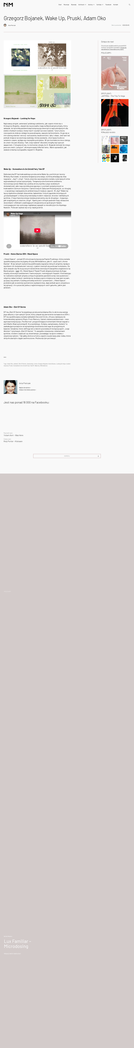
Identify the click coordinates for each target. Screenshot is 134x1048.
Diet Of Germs (22, 364)
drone (35, 364)
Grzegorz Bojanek (43, 364)
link (17, 271)
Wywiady (73, 4)
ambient (16, 364)
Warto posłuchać (116, 25)
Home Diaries (52, 364)
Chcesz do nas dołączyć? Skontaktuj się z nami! (113, 48)
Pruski (11, 365)
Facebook (108, 4)
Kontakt (115, 4)
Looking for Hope (61, 364)
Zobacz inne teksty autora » (27, 390)
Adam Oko (10, 364)
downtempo (30, 364)
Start (60, 4)
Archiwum (81, 4)
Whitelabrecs (43, 365)
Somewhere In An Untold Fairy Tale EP (23, 365)
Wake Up (37, 365)
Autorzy (90, 4)
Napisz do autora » (25, 387)
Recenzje (66, 4)
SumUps (99, 4)
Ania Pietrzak (12, 25)
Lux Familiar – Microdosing (17, 943)
